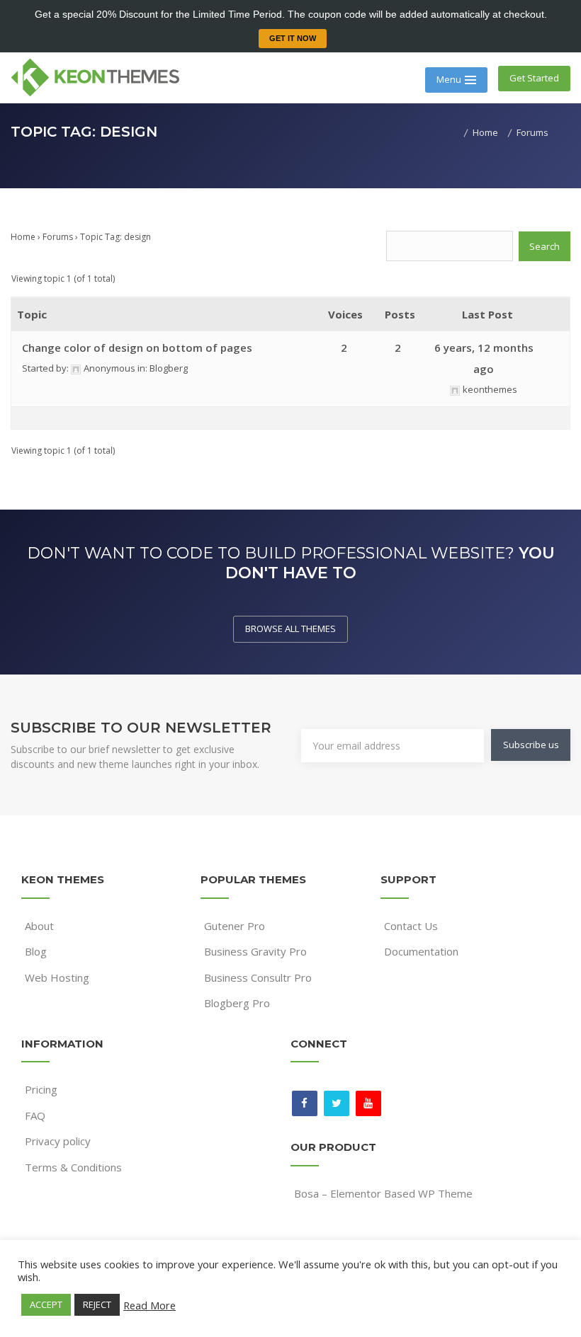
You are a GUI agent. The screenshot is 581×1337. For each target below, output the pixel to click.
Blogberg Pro (237, 1003)
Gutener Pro (234, 926)
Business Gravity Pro (255, 951)
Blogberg (169, 368)
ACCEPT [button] (46, 1304)
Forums (58, 237)
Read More (149, 1305)
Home (23, 237)
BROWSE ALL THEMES (290, 628)
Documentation (421, 951)
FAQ (35, 1115)
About (39, 926)
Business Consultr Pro (258, 977)
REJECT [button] (97, 1304)
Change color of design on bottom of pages (137, 347)
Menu (448, 79)
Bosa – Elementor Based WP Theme (383, 1193)
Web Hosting (57, 977)
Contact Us (411, 926)
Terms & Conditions (73, 1167)
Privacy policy (58, 1141)
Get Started (534, 77)
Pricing (41, 1089)
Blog (36, 951)
